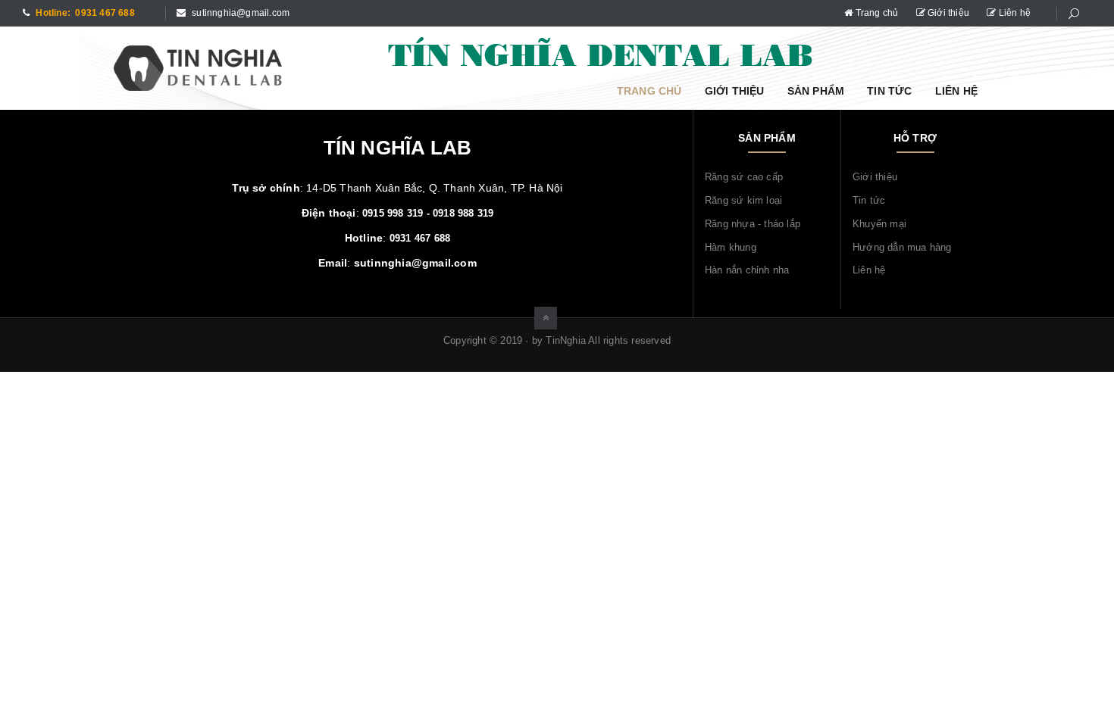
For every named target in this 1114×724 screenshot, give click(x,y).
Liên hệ (1013, 13)
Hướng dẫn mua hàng (902, 247)
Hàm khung (730, 247)
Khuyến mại (879, 223)
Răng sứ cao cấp (744, 177)
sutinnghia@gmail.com (239, 13)
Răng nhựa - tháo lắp (752, 223)
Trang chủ (876, 13)
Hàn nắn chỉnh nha (747, 270)
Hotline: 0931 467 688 (84, 13)
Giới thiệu (948, 13)
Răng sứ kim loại (743, 200)
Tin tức (889, 91)
